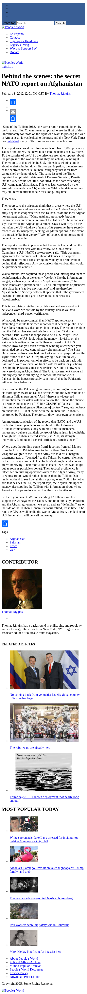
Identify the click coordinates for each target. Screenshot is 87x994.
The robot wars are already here (30, 747)
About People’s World (24, 958)
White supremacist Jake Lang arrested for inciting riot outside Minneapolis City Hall (44, 839)
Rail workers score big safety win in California (39, 925)
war (12, 549)
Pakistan (15, 542)
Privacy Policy (19, 973)
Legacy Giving (19, 45)
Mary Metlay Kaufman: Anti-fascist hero (36, 951)
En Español (17, 34)
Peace (13, 546)
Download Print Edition (25, 976)
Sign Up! (7, 66)
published (13, 141)
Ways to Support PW (23, 48)
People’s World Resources (26, 969)
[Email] (47, 112)
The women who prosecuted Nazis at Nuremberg (41, 898)
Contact (15, 37)
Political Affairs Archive (25, 962)
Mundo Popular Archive (25, 966)
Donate (14, 52)
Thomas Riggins (60, 93)
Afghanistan (17, 538)
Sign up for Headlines (24, 41)
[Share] (47, 102)
